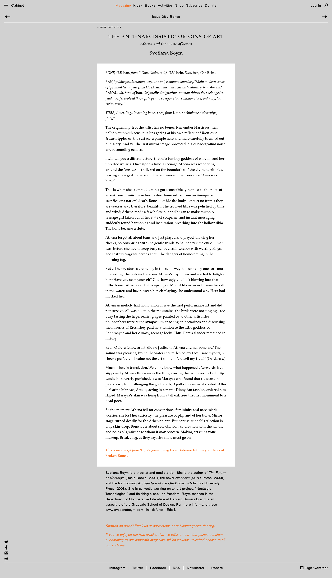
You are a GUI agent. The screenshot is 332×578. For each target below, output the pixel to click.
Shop (179, 5)
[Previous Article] (7, 17)
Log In (316, 5)
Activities (165, 5)
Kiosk (137, 5)
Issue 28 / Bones (166, 17)
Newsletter (196, 568)
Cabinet (17, 5)
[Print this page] (6, 558)
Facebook (158, 568)
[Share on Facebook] (6, 547)
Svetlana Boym (117, 473)
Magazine (123, 5)
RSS (176, 568)
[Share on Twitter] (6, 542)
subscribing (114, 540)
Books (150, 5)
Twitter (137, 568)
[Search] (326, 5)
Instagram (117, 568)
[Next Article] (324, 17)
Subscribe (194, 5)
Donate (210, 5)
